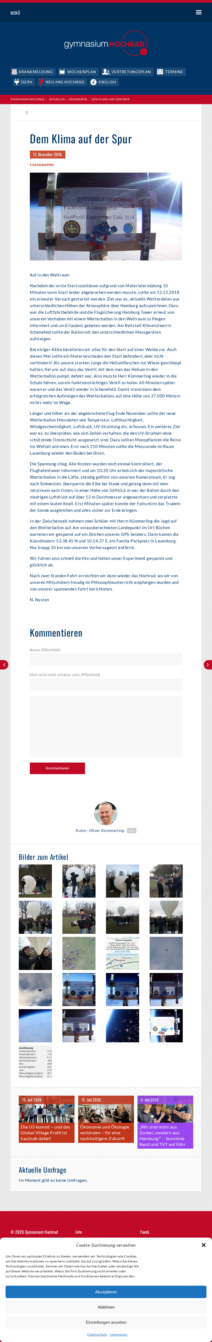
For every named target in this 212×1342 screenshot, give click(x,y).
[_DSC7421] (125, 918)
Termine (174, 72)
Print (42, 113)
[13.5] (169, 990)
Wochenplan (81, 72)
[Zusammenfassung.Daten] (38, 1062)
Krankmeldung (36, 72)
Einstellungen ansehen (106, 1322)
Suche (178, 13)
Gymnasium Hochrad (27, 99)
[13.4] (125, 990)
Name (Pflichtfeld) (45, 650)
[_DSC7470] (169, 954)
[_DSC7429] (38, 954)
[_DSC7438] (81, 918)
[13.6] (81, 1026)
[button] (203, 1245)
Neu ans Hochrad (65, 82)
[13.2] (38, 1026)
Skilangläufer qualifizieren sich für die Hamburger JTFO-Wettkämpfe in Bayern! (208, 664)
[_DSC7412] (125, 881)
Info (131, 831)
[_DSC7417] (81, 881)
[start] (81, 954)
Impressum (118, 1334)
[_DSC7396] (169, 881)
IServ (26, 82)
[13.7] (169, 1026)
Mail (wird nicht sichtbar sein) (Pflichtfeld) (65, 675)
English (107, 82)
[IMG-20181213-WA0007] (38, 990)
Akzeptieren (106, 1292)
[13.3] (81, 990)
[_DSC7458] (38, 918)
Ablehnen (106, 1307)
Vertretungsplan (131, 72)
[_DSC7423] (169, 918)
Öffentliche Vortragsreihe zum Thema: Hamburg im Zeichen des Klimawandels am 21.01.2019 (4, 664)
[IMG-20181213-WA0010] (125, 954)
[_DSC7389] (38, 881)
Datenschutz (97, 1334)
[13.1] (125, 1026)
